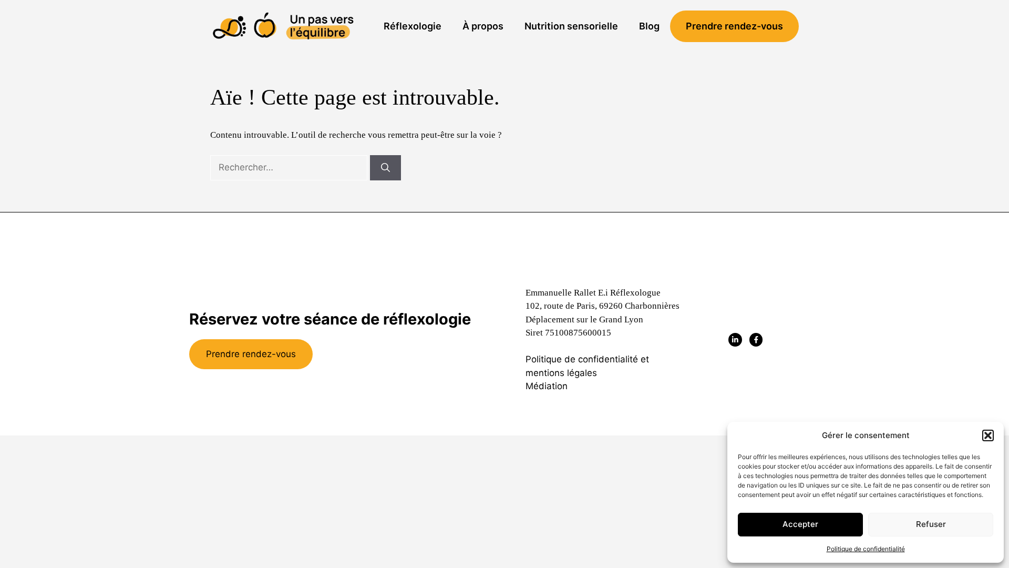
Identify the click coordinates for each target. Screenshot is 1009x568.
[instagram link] (735, 340)
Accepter (800, 524)
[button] (988, 435)
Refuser (931, 524)
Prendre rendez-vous (734, 26)
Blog (649, 26)
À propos (482, 26)
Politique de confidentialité (866, 549)
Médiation (547, 386)
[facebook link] (756, 340)
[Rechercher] (385, 167)
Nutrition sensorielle (571, 26)
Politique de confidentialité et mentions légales (587, 366)
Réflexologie (412, 26)
